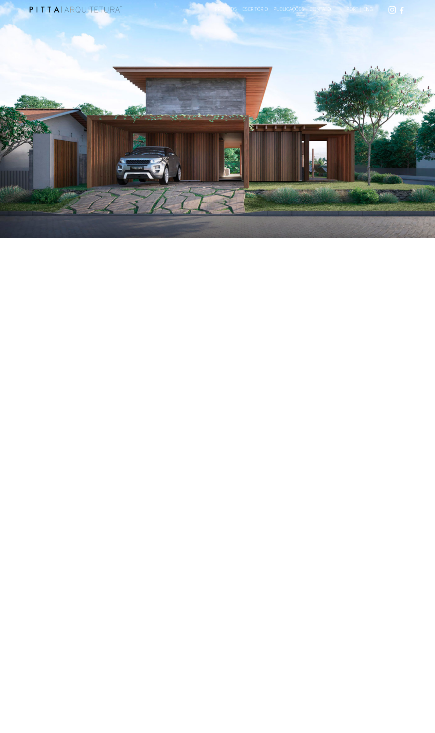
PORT (352, 9)
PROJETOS (226, 9)
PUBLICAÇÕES (289, 9)
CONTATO (320, 9)
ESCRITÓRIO (255, 9)
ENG (368, 9)
